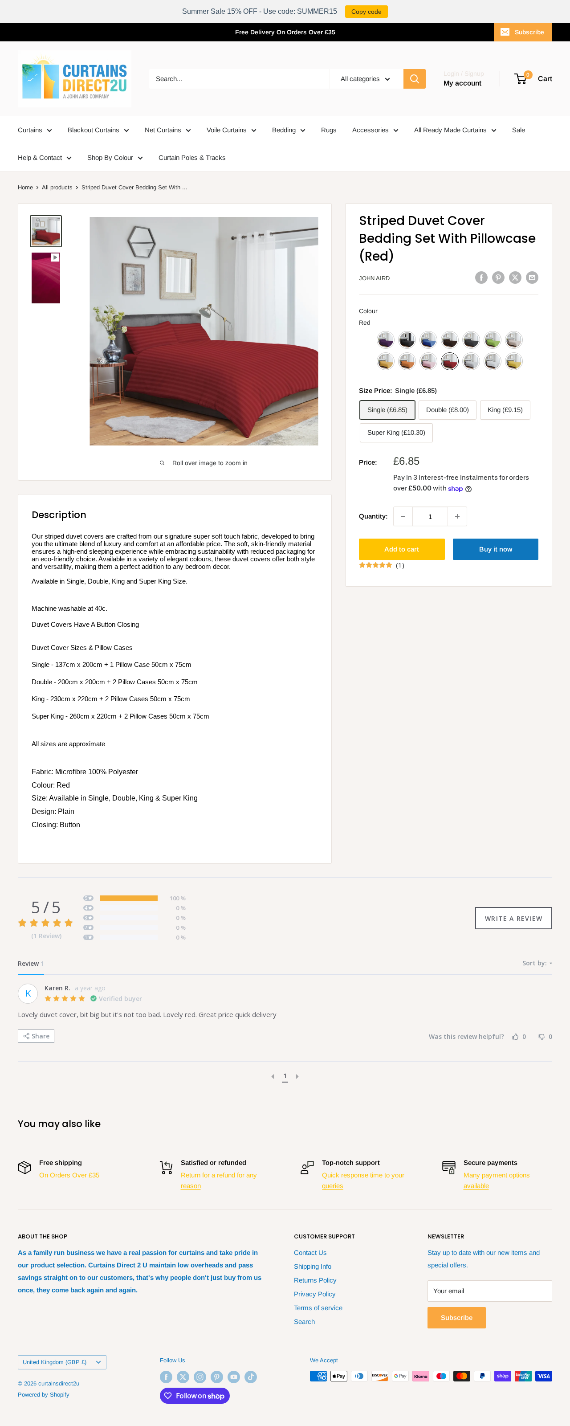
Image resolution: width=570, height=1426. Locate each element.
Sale (518, 130)
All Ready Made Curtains (450, 130)
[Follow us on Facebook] (166, 1377)
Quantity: (373, 516)
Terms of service (318, 1308)
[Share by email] (532, 277)
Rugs (329, 130)
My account (462, 83)
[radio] (386, 340)
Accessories (370, 130)
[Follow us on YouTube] (234, 1377)
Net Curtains (163, 130)
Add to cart (401, 549)
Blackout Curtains (93, 130)
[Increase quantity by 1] (457, 516)
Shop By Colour (110, 157)
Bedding (284, 130)
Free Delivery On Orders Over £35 (285, 32)
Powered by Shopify (43, 1394)
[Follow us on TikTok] (250, 1377)
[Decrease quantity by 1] (403, 516)
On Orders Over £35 (69, 1175)
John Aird (374, 278)
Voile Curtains (227, 130)
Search (304, 1321)
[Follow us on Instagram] (200, 1377)
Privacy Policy (315, 1294)
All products (57, 187)
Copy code (366, 11)
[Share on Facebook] (481, 277)
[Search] (414, 79)
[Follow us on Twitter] (183, 1377)
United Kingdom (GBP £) (54, 1362)
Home (25, 187)
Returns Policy (315, 1280)
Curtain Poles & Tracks (192, 157)
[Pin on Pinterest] (498, 277)
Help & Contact (40, 157)
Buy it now (495, 549)
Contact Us (310, 1252)
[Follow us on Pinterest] (217, 1377)
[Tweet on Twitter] (515, 277)
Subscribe (529, 32)
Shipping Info (312, 1266)
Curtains (30, 130)
